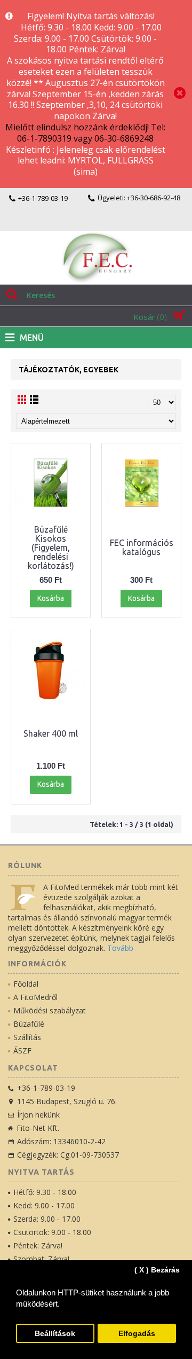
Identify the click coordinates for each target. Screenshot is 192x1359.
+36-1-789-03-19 (46, 1088)
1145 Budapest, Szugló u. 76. (67, 1101)
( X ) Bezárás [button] (157, 1270)
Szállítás (27, 1037)
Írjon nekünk (38, 1115)
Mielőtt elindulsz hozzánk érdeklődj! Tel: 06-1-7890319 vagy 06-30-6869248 (85, 132)
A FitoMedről (35, 997)
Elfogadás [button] (136, 1334)
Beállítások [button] (55, 1334)
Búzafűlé (28, 1024)
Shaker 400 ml (50, 733)
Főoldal (25, 984)
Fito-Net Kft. (38, 1128)
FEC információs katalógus (141, 547)
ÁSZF (22, 1050)
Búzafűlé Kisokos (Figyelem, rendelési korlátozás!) (51, 548)
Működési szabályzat (49, 1010)
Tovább (120, 948)
